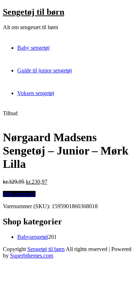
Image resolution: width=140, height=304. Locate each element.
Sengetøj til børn (33, 12)
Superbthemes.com (31, 255)
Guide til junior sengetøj (44, 70)
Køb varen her (19, 194)
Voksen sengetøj (35, 93)
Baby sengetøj (33, 48)
